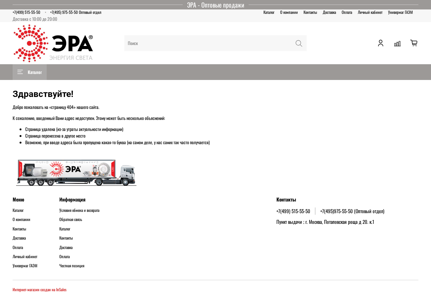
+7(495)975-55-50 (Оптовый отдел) (352, 210)
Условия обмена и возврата (79, 210)
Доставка (329, 12)
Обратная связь (70, 219)
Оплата (347, 12)
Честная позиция (71, 266)
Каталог (269, 12)
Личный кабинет (370, 12)
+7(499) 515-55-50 (26, 12)
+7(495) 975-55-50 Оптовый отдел (75, 12)
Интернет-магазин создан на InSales (40, 289)
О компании (289, 12)
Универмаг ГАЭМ (400, 12)
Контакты (310, 12)
